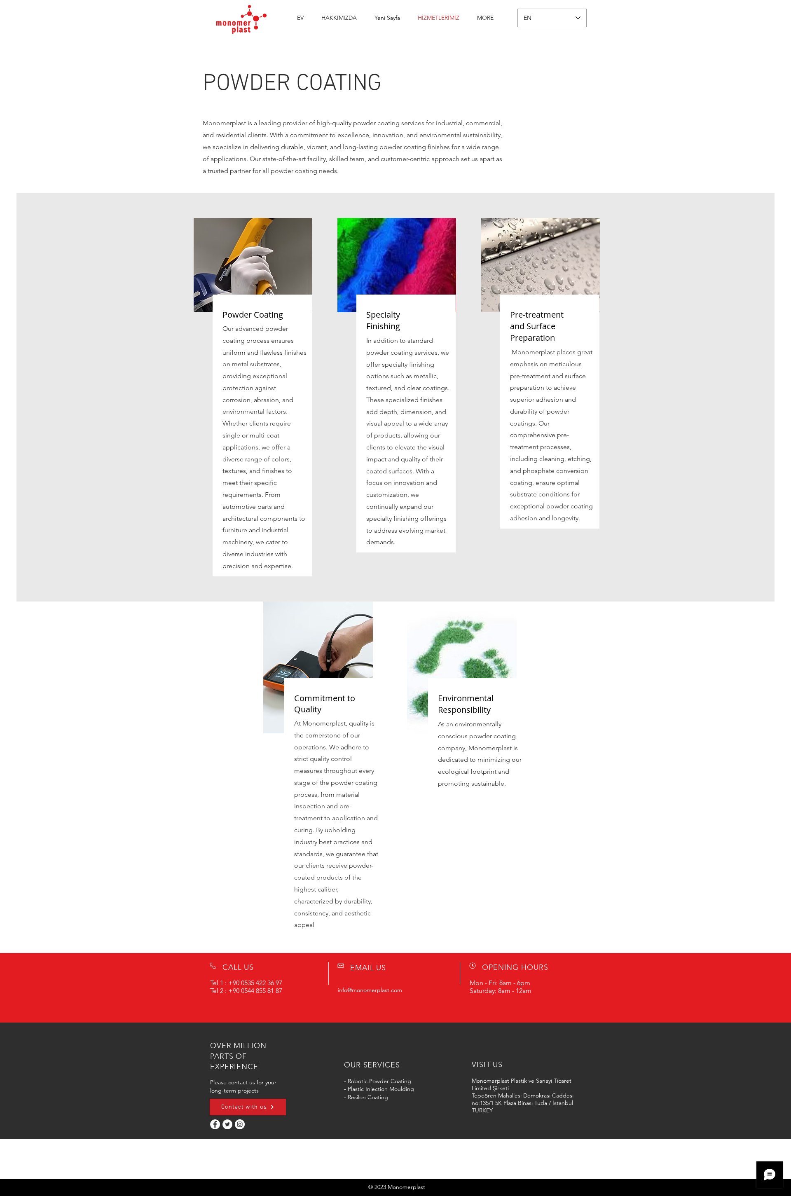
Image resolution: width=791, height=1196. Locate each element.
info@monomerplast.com (370, 990)
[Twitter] (227, 1124)
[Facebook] (215, 1124)
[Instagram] (240, 1124)
